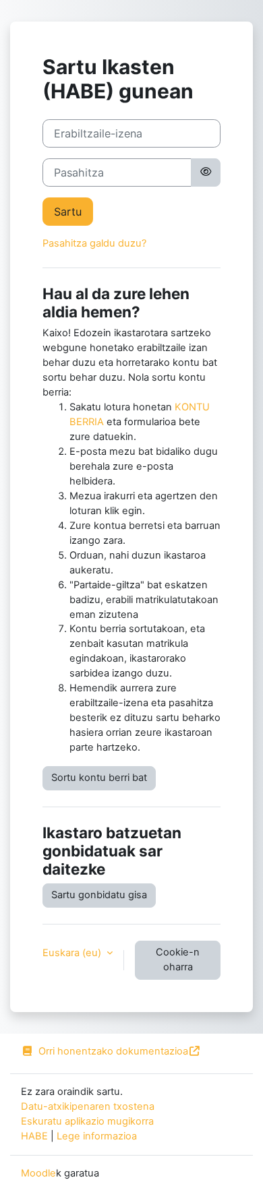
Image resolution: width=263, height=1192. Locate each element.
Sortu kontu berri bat (99, 778)
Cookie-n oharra (178, 959)
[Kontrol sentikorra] (206, 172)
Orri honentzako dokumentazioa (113, 1051)
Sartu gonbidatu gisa (99, 895)
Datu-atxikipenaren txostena (87, 1106)
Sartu (68, 211)
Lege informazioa (97, 1136)
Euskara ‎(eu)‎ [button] (73, 953)
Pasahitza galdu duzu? (94, 243)
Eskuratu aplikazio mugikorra (87, 1121)
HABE (34, 1136)
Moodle (38, 1173)
